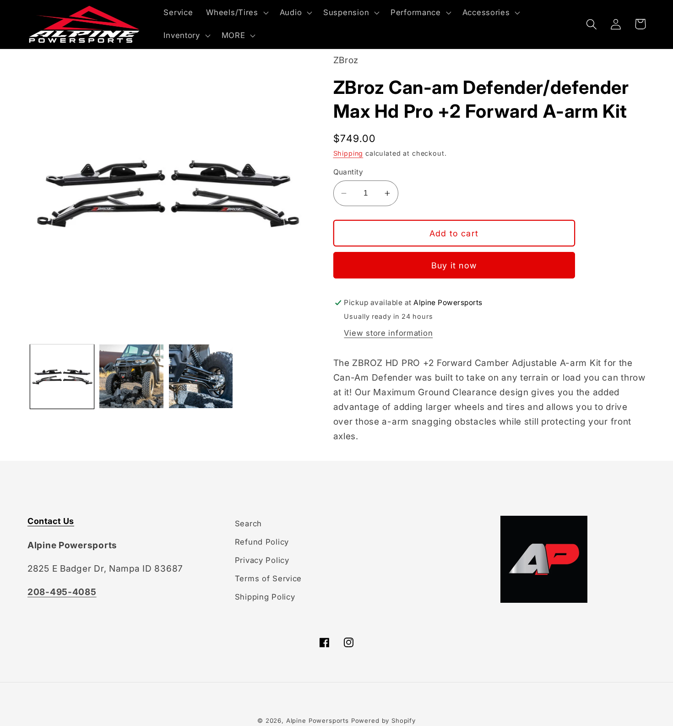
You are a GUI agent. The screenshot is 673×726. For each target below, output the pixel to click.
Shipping (348, 153)
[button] (236, 12)
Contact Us (50, 521)
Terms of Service (268, 578)
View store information (388, 333)
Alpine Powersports (317, 720)
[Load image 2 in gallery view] (131, 376)
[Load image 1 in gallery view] (62, 376)
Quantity (348, 172)
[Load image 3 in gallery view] (201, 376)
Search (248, 523)
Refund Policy (262, 541)
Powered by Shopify (383, 720)
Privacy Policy (262, 560)
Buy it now (454, 265)
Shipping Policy (265, 596)
